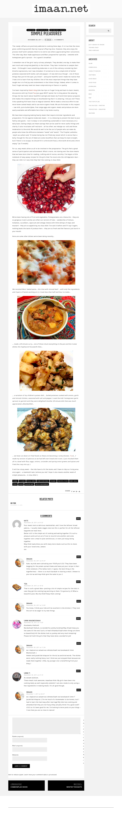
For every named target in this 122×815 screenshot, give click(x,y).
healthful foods (63, 481)
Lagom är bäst (29, 484)
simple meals (73, 481)
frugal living (31, 481)
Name (18, 736)
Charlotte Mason (94, 71)
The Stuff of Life (42, 30)
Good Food (31, 30)
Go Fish (13, 503)
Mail (17, 746)
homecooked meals (43, 481)
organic (53, 481)
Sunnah (15, 481)
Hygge (15, 484)
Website (15, 755)
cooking (22, 481)
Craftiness (92, 75)
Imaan (29, 559)
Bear (90, 94)
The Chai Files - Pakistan (57, 30)
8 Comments (59, 40)
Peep (90, 98)
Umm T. (27, 673)
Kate (26, 521)
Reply (78, 518)
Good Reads (93, 78)
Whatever (92, 113)
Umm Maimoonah (32, 620)
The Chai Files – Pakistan (97, 105)
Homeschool (93, 67)
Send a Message (94, 50)
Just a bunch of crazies (96, 44)
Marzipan (92, 90)
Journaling (92, 86)
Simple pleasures (46, 33)
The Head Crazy (94, 47)
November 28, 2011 (35, 40)
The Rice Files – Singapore (97, 109)
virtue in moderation (41, 484)
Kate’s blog (33, 90)
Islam (90, 63)
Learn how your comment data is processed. (40, 775)
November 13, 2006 (16, 505)
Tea (34, 93)
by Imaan (48, 40)
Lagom (21, 484)
